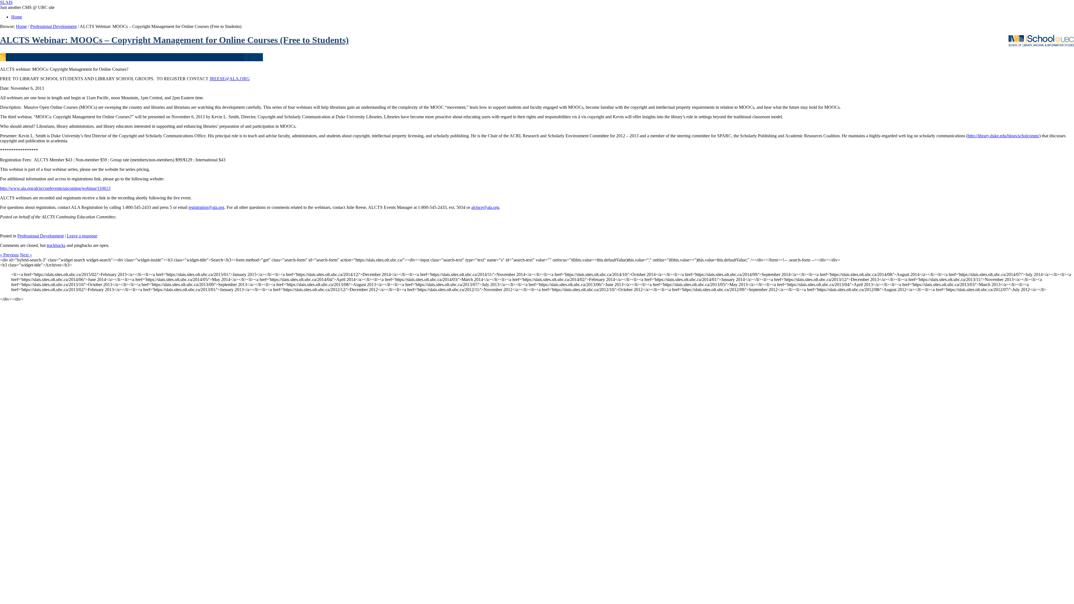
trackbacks (56, 245)
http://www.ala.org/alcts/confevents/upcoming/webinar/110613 (55, 188)
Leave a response (82, 235)
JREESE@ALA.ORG (229, 78)
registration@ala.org (206, 207)
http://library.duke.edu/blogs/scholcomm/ (1003, 135)
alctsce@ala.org (485, 207)
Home (16, 17)
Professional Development (53, 26)
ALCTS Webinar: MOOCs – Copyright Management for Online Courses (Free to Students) (174, 40)
